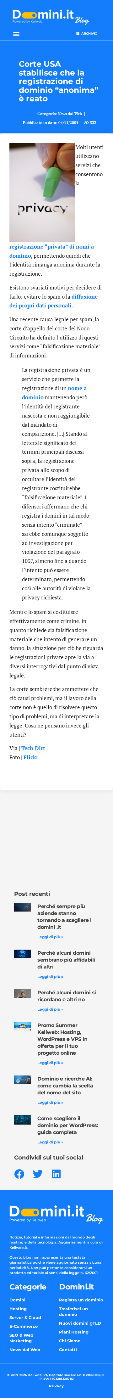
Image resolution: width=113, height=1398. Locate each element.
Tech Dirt (33, 748)
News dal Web (70, 113)
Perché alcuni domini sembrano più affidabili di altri (66, 960)
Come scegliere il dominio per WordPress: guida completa (67, 1125)
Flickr (31, 757)
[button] (16, 33)
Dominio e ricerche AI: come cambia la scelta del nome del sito (65, 1086)
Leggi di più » (50, 937)
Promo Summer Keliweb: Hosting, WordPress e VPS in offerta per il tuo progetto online (62, 1039)
